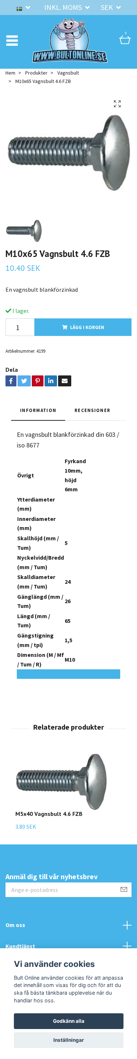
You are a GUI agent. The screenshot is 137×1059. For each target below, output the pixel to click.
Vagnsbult (68, 82)
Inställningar (68, 1040)
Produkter (36, 82)
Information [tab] (38, 420)
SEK (107, 7)
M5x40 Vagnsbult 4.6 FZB (49, 823)
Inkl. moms (63, 7)
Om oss (15, 934)
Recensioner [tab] (92, 420)
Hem (10, 82)
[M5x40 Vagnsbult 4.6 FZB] (61, 791)
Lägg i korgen (87, 337)
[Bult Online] (70, 45)
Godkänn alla (68, 1021)
